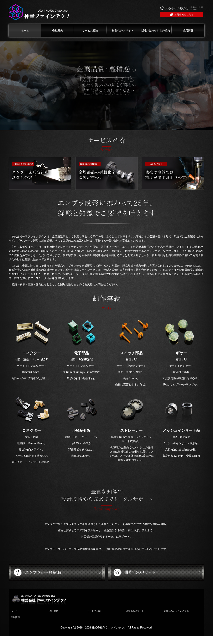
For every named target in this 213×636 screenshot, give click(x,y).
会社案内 (57, 30)
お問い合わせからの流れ (155, 30)
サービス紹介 (90, 30)
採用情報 (188, 30)
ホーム (25, 30)
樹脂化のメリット (123, 30)
